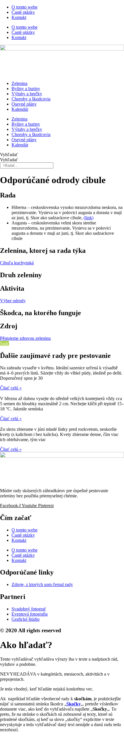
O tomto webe (24, 7)
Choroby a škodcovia (31, 98)
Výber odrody (13, 300)
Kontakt (19, 17)
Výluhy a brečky (27, 93)
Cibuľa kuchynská (17, 262)
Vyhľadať (9, 154)
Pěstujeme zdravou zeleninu (25, 338)
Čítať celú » (11, 387)
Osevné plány (24, 104)
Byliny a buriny (26, 88)
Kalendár (20, 109)
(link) (88, 217)
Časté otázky (23, 12)
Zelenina (19, 83)
